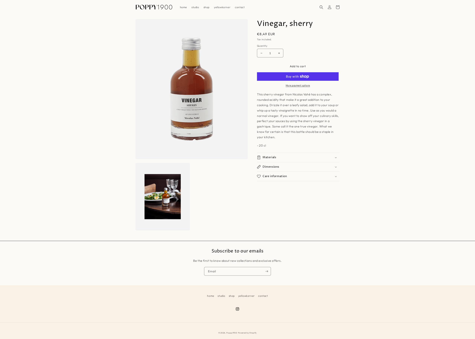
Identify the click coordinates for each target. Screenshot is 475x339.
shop (232, 296)
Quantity (262, 45)
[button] (321, 7)
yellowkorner (246, 296)
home (210, 296)
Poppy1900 (231, 333)
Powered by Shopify (247, 333)
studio (221, 296)
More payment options (298, 85)
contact (263, 296)
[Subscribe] (267, 271)
